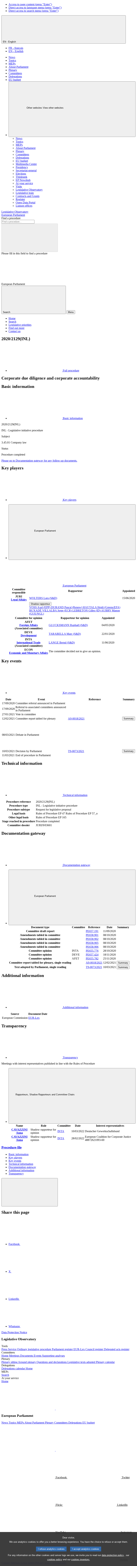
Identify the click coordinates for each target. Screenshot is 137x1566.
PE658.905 (92, 942)
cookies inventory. (80, 1559)
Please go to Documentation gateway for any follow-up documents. (39, 460)
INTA (60, 1131)
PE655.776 (92, 950)
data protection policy (113, 1555)
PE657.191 (92, 931)
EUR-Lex (34, 1017)
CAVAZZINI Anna (19, 1131)
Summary (129, 718)
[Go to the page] (94, 746)
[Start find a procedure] (29, 238)
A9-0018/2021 (76, 718)
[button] (55, 1408)
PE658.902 (92, 938)
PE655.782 (92, 958)
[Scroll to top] (29, 1192)
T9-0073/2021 (76, 751)
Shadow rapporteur (40, 604)
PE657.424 (92, 954)
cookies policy (54, 1559)
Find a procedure (11, 218)
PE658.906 (92, 946)
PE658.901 (92, 935)
